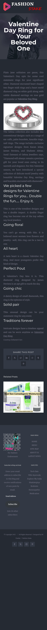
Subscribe (12, 504)
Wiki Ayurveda (34, 475)
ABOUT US (34, 452)
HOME (34, 441)
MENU (34, 445)
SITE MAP (34, 449)
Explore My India (34, 479)
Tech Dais (34, 471)
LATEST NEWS (34, 456)
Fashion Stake (26, 538)
